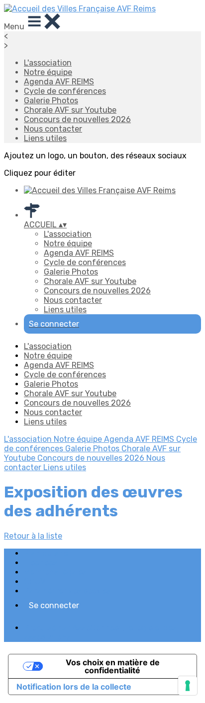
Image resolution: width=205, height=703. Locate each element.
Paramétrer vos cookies (67, 591)
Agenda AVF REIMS (59, 81)
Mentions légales (55, 572)
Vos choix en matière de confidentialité (113, 666)
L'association (48, 63)
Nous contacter (53, 129)
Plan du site (46, 553)
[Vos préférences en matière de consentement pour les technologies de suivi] (187, 685)
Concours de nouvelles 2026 (77, 119)
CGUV (34, 581)
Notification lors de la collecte (73, 687)
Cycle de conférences (65, 91)
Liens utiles (45, 138)
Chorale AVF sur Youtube (70, 110)
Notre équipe (48, 72)
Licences (40, 562)
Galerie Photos (51, 100)
